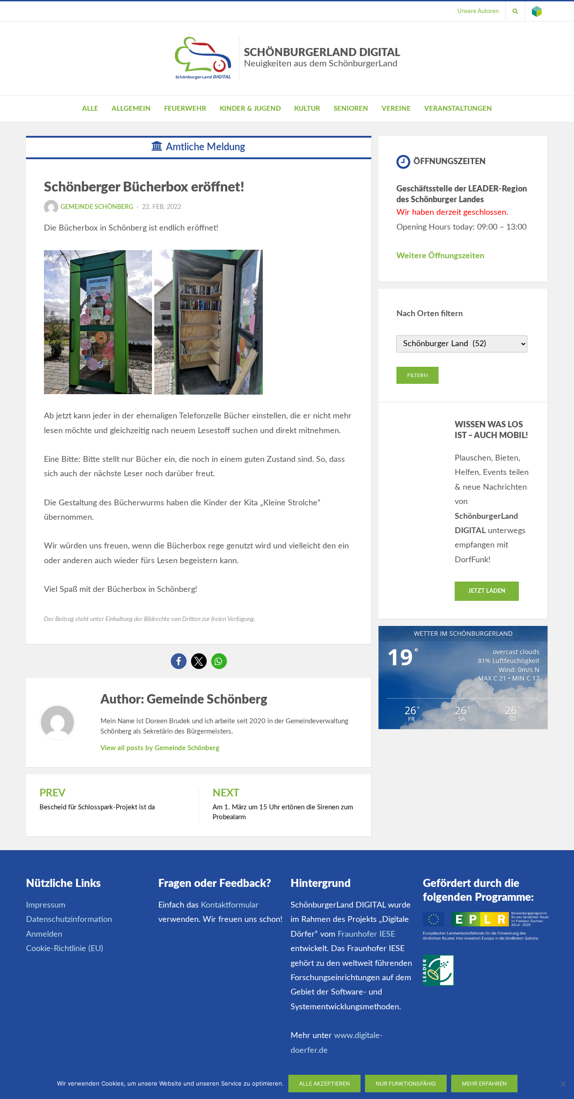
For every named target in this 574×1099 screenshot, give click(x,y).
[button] (179, 661)
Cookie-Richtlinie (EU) (64, 949)
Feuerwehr (185, 108)
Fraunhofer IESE (366, 934)
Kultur (307, 108)
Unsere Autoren (478, 11)
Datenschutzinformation (69, 920)
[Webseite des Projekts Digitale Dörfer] (536, 11)
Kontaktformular (230, 905)
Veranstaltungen (458, 108)
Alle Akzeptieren (324, 1083)
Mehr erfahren (484, 1083)
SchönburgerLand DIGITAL (322, 58)
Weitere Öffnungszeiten (440, 256)
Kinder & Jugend (250, 108)
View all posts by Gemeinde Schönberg (159, 748)
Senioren (351, 108)
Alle (90, 108)
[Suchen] (515, 11)
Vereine (396, 108)
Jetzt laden (486, 591)
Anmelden (44, 934)
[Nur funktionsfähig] (562, 1083)
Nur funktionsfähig (406, 1083)
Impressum (45, 905)
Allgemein (131, 108)
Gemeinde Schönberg (97, 207)
